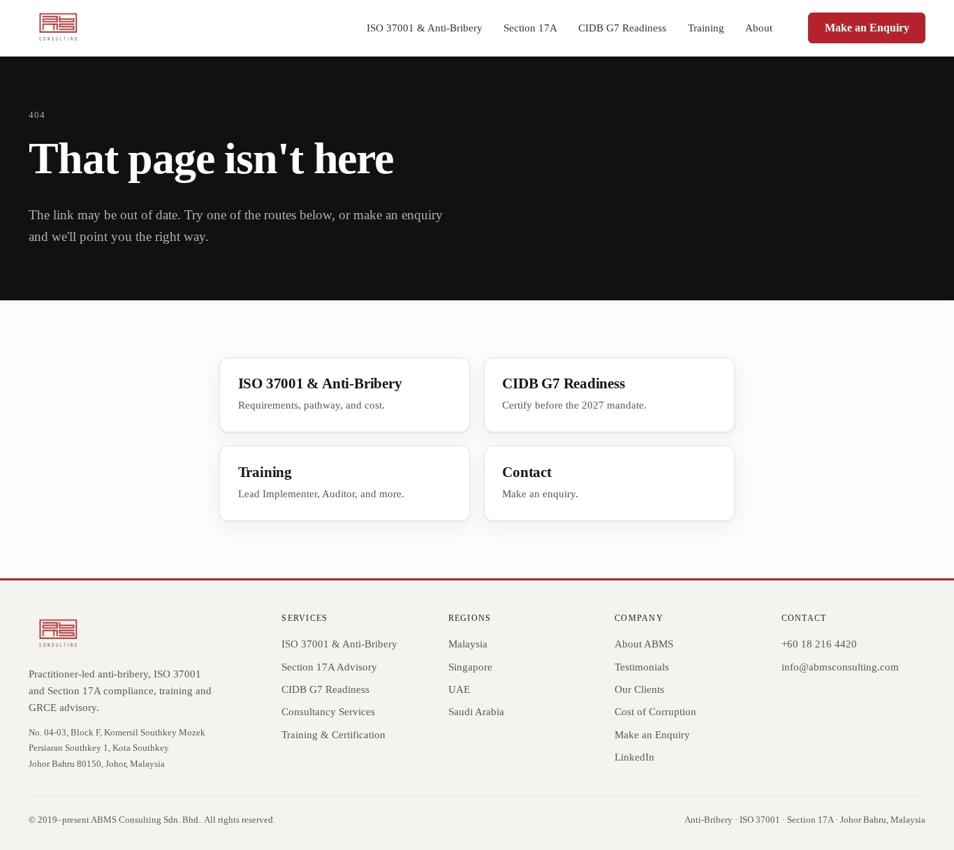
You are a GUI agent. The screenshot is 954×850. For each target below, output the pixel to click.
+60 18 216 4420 (819, 644)
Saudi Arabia (476, 711)
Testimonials (642, 667)
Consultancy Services (328, 711)
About (758, 28)
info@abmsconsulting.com (840, 667)
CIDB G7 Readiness (622, 28)
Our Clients (639, 689)
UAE (459, 689)
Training (706, 28)
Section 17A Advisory (329, 667)
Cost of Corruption (655, 711)
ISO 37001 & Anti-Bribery (425, 28)
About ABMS (644, 644)
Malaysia (467, 644)
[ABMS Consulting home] (57, 28)
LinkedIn (634, 757)
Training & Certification (333, 734)
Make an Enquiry (867, 28)
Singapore (470, 667)
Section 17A (530, 28)
